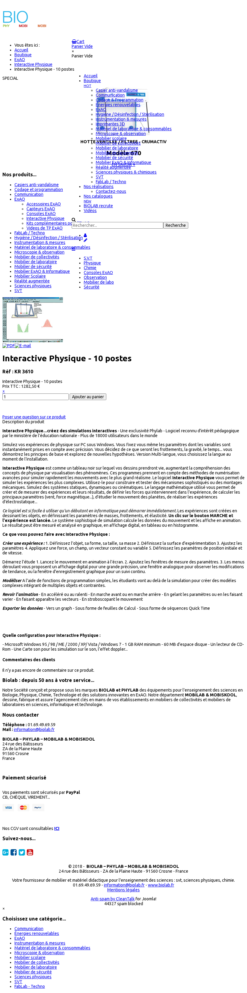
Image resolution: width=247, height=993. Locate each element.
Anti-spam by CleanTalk (113, 898)
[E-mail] (23, 345)
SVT (18, 290)
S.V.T (88, 258)
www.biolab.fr (161, 885)
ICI (56, 828)
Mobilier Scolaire (30, 276)
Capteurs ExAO (41, 208)
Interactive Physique (45, 218)
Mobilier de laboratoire (35, 261)
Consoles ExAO (98, 272)
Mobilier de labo (99, 282)
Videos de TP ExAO (45, 228)
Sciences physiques (33, 285)
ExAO (19, 199)
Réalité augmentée (32, 281)
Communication (28, 194)
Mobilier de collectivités (36, 256)
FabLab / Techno (29, 232)
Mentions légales (123, 889)
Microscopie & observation (39, 252)
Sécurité (91, 287)
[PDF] (8, 345)
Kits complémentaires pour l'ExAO (58, 223)
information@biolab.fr (34, 729)
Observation (95, 277)
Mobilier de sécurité (33, 266)
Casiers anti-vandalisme (36, 184)
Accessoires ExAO (44, 204)
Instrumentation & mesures (39, 242)
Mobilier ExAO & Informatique (42, 271)
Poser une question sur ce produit (34, 417)
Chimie (90, 267)
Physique (92, 263)
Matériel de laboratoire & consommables (52, 247)
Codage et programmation (38, 189)
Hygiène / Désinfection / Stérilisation (48, 237)
